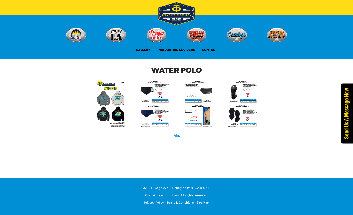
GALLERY (143, 50)
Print (176, 135)
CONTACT (209, 50)
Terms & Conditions (180, 202)
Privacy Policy (154, 202)
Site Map (203, 202)
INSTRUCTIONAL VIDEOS (176, 50)
